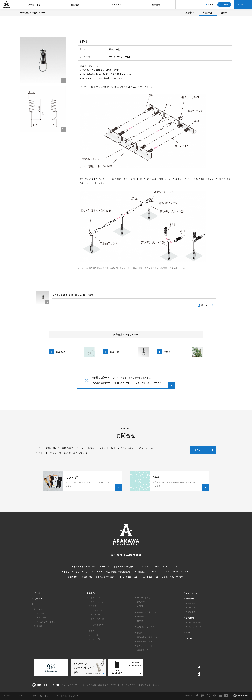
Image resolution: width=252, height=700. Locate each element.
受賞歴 (39, 626)
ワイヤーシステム (96, 597)
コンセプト (41, 609)
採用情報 (192, 607)
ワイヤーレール (95, 614)
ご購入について (194, 627)
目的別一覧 (93, 635)
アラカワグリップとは (46, 622)
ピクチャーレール (96, 602)
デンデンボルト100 (90, 179)
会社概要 (192, 603)
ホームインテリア (96, 610)
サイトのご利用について (67, 696)
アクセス (192, 612)
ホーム (37, 592)
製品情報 (75, 4)
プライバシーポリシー (42, 696)
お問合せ (224, 4)
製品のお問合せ (194, 622)
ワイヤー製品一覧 (96, 618)
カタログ (244, 4)
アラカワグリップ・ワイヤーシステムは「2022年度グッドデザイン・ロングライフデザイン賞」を (111, 685)
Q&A (188, 632)
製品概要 (190, 12)
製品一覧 (207, 12)
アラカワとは (34, 4)
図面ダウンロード (145, 650)
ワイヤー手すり (144, 597)
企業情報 (156, 4)
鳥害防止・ (147, 612)
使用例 (224, 12)
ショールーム (115, 4)
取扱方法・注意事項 (145, 641)
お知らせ (38, 598)
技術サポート (143, 633)
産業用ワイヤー (148, 627)
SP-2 (142, 179)
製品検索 (92, 606)
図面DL (211, 4)
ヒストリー (41, 617)
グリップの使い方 (145, 645)
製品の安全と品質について (148, 637)
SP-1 (135, 179)
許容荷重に (96, 625)
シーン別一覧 (94, 639)
